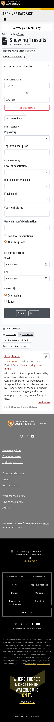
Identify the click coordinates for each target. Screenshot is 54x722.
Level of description (15, 166)
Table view (27, 334)
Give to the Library (12, 502)
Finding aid (10, 193)
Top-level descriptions (20, 236)
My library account (12, 462)
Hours (5, 479)
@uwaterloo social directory (27, 628)
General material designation (20, 221)
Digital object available (17, 179)
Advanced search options (20, 66)
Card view (11, 334)
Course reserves (11, 456)
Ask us (6, 508)
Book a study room (13, 473)
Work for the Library (13, 496)
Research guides (11, 450)
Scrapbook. (12, 356)
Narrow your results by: (27, 28)
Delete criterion (27, 107)
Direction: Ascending (15, 346)
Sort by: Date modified (16, 340)
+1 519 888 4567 (29, 561)
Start (7, 258)
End (6, 272)
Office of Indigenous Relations (37, 664)
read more (44, 402)
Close (20, 34)
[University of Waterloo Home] (10, 4)
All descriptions (16, 242)
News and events (12, 485)
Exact (11, 301)
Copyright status (13, 207)
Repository (10, 132)
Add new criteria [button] (14, 118)
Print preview (13, 328)
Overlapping (14, 295)
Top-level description (16, 146)
